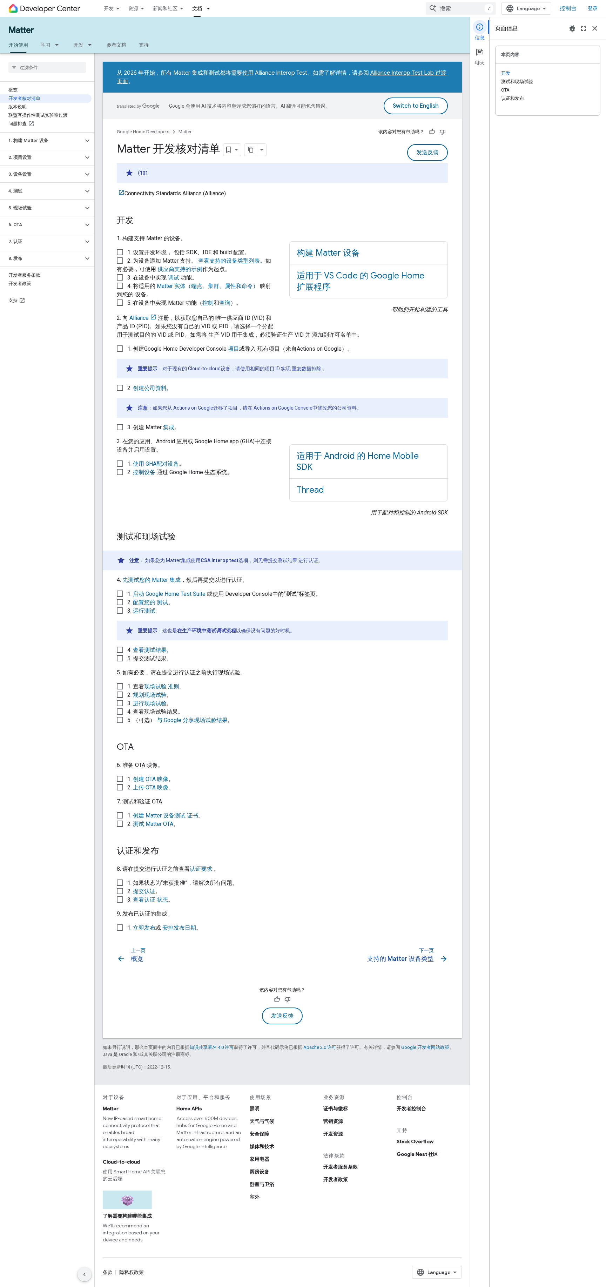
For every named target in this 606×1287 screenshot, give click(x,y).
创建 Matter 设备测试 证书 (165, 815)
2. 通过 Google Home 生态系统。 (180, 472)
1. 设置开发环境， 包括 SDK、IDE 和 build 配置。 (188, 252)
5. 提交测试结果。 (149, 658)
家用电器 (259, 1159)
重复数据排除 (306, 368)
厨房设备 (259, 1171)
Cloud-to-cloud (121, 1162)
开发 (109, 8)
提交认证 (144, 891)
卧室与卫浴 (262, 1184)
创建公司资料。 (152, 388)
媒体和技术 (262, 1146)
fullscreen (583, 28)
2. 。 (150, 602)
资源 (133, 8)
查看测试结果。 (152, 650)
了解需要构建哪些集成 (127, 1216)
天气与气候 (262, 1121)
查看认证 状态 (150, 899)
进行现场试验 (150, 703)
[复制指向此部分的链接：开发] (141, 221)
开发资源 (333, 1134)
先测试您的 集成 (151, 580)
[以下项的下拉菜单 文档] (210, 8)
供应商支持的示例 (179, 269)
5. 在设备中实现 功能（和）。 (184, 302)
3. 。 (211, 620)
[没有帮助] (442, 132)
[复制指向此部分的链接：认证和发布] (166, 851)
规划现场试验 (150, 695)
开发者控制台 (411, 1108)
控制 (208, 302)
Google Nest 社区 (417, 1154)
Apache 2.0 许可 (319, 1047)
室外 (255, 1197)
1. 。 (155, 463)
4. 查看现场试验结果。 (155, 711)
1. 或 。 (164, 927)
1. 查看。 (156, 686)
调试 (173, 277)
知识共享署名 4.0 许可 (211, 1047)
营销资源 (333, 1121)
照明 (255, 1108)
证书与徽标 (335, 1108)
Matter (21, 30)
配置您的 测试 (150, 602)
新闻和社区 (165, 8)
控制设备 (144, 472)
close (595, 28)
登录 (593, 8)
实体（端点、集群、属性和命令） (207, 286)
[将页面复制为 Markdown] (250, 150)
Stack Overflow (415, 1141)
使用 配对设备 (156, 463)
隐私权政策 (131, 1272)
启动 (169, 594)
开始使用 (18, 45)
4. (149, 650)
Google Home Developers (143, 131)
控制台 (568, 8)
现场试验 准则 (161, 686)
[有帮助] (432, 132)
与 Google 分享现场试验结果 (192, 720)
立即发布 (144, 927)
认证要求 (201, 868)
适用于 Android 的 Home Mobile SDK (358, 461)
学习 (45, 45)
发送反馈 (427, 152)
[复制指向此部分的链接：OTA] (141, 747)
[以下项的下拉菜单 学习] (58, 44)
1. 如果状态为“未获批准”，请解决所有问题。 (182, 883)
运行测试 (144, 610)
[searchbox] (47, 67)
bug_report (572, 28)
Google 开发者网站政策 (425, 1047)
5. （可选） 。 (180, 720)
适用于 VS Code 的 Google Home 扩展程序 (360, 281)
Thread (310, 490)
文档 (197, 8)
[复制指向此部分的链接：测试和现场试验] (183, 537)
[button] (41, 140)
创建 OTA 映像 (150, 779)
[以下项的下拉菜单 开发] (91, 44)
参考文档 (116, 45)
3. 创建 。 (153, 427)
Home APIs (189, 1108)
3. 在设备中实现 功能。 (162, 277)
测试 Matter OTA (153, 824)
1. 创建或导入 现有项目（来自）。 (240, 358)
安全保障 (259, 1134)
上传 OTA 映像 (150, 787)
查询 (224, 302)
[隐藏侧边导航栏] (85, 1274)
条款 (108, 1272)
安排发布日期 (179, 927)
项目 (233, 348)
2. (244, 398)
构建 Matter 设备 (328, 253)
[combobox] (461, 8)
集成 (168, 427)
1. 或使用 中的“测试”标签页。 (224, 594)
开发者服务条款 (340, 1167)
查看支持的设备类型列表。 (231, 260)
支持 (144, 45)
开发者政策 (335, 1179)
